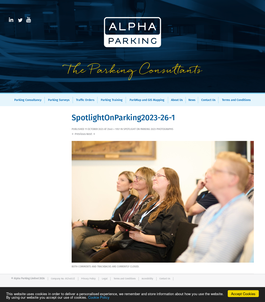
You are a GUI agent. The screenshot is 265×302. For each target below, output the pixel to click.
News (191, 100)
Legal (104, 279)
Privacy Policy (88, 279)
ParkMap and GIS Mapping (147, 100)
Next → (90, 134)
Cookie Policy (99, 297)
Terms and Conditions (236, 100)
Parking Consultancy (27, 100)
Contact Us (208, 100)
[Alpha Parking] (132, 89)
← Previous (79, 134)
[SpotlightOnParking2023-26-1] (163, 261)
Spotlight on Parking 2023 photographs (148, 129)
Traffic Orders (85, 100)
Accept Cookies (243, 293)
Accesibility (147, 279)
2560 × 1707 (113, 129)
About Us (177, 100)
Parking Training (112, 100)
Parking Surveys (59, 100)
